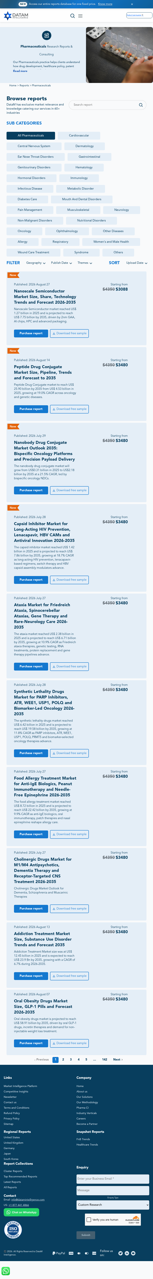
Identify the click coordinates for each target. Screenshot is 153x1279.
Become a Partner (87, 1124)
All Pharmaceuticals (31, 135)
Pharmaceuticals (41, 85)
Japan (7, 1153)
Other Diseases (113, 231)
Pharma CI (82, 1108)
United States (12, 1137)
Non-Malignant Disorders (35, 220)
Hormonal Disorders (31, 178)
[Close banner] (132, 4)
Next (117, 1059)
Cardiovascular (79, 135)
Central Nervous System (34, 146)
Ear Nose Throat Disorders (36, 156)
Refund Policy (12, 1113)
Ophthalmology (67, 231)
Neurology (121, 210)
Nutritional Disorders (91, 220)
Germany (9, 1148)
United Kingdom (13, 1143)
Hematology (84, 167)
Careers (81, 1118)
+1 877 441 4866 (19, 1205)
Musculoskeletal (78, 210)
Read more (20, 71)
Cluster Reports (13, 1171)
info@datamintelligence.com (28, 1199)
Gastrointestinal (89, 156)
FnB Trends (83, 1139)
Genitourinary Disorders (34, 167)
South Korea (11, 1159)
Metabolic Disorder (80, 188)
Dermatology (85, 146)
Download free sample (72, 333)
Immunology (79, 178)
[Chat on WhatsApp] (21, 1212)
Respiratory (60, 241)
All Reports (10, 1187)
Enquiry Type (112, 1198)
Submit (86, 1235)
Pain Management (30, 210)
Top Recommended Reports (20, 1176)
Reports (24, 85)
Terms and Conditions (16, 1108)
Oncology (24, 231)
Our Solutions (84, 1097)
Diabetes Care (27, 199)
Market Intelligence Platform (20, 1086)
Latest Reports (12, 1182)
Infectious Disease (30, 188)
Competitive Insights (16, 1091)
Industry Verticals (86, 1113)
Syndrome (81, 252)
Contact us (10, 1102)
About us (81, 1091)
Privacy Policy (11, 1118)
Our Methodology (87, 1102)
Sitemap (8, 1124)
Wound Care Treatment (33, 252)
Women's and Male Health (111, 241)
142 (104, 1059)
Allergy (22, 241)
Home (12, 85)
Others (118, 252)
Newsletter (10, 1097)
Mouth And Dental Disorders (81, 199)
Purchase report (31, 333)
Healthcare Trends (87, 1144)
